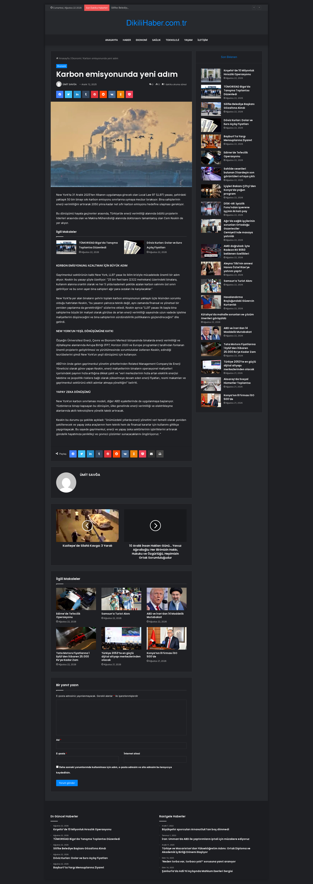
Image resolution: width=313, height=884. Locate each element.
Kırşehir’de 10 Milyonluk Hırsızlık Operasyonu (239, 72)
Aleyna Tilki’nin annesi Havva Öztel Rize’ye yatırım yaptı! (238, 267)
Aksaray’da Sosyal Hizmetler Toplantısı (237, 381)
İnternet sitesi (132, 753)
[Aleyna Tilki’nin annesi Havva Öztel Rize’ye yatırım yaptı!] (211, 268)
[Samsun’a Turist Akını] (121, 599)
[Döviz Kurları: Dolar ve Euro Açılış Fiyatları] (134, 247)
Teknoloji (172, 39)
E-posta (61, 753)
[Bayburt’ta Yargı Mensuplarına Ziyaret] (211, 141)
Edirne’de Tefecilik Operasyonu (68, 615)
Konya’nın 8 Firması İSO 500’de (162, 654)
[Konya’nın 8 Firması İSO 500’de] (167, 638)
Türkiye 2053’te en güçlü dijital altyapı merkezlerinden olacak (121, 656)
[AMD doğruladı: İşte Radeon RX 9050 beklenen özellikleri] (211, 251)
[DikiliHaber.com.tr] (156, 22)
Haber (127, 39)
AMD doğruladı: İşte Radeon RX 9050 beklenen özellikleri (237, 249)
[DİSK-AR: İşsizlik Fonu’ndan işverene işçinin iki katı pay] (211, 208)
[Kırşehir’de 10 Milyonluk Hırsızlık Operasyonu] (211, 75)
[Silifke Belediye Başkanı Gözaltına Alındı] (211, 109)
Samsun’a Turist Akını (115, 613)
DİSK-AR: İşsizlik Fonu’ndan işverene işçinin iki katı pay (237, 207)
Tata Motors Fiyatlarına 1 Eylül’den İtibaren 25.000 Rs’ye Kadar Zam (72, 656)
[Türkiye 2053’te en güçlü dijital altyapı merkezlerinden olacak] (121, 638)
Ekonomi (141, 39)
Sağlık (156, 39)
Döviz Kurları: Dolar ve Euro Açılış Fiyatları (238, 122)
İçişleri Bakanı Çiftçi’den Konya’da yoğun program (240, 190)
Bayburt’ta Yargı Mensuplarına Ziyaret (238, 138)
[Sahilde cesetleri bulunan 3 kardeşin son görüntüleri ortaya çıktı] (211, 173)
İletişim (203, 39)
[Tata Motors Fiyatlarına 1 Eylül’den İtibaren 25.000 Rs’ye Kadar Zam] (76, 638)
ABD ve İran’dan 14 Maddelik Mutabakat (165, 615)
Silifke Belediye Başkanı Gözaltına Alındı (133, 7)
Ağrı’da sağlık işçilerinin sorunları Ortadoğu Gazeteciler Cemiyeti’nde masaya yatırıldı (239, 228)
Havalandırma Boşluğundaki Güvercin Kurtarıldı (239, 300)
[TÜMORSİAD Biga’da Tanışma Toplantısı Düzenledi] (66, 247)
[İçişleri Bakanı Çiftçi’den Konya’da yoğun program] (211, 191)
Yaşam (188, 39)
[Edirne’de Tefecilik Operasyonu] (76, 599)
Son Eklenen (229, 57)
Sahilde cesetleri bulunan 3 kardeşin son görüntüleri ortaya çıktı (239, 172)
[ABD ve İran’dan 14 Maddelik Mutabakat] (167, 599)
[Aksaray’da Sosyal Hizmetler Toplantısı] (211, 384)
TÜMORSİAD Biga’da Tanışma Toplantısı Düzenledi (237, 90)
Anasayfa (111, 39)
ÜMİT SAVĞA (70, 84)
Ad (58, 739)
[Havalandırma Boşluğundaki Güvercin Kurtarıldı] (211, 302)
